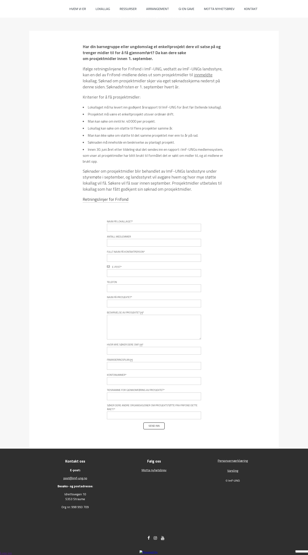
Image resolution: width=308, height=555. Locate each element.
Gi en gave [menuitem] (186, 8)
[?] (141, 312)
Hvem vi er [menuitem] (77, 8)
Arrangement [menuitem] (157, 8)
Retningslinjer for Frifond (106, 199)
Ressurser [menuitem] (128, 8)
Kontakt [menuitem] (251, 8)
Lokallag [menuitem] (103, 8)
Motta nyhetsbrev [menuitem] (219, 8)
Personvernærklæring (233, 460)
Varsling (232, 470)
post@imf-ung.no (75, 478)
